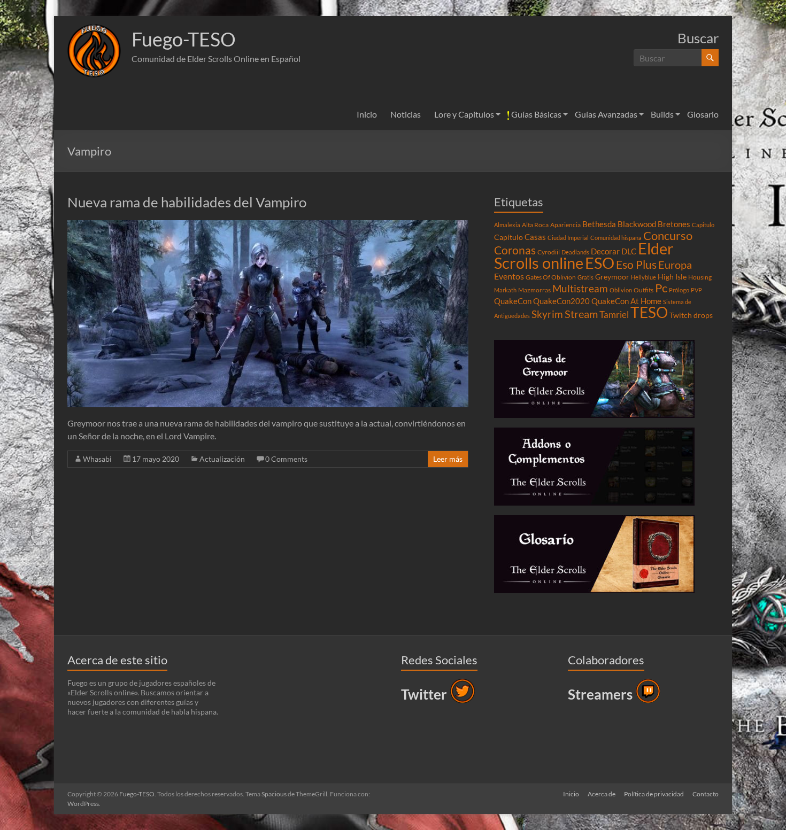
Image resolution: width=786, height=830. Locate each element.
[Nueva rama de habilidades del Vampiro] (267, 225)
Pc (661, 288)
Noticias (405, 114)
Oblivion (621, 289)
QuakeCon (512, 301)
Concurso (667, 235)
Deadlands (575, 252)
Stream (581, 313)
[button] (94, 50)
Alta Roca (535, 225)
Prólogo (679, 289)
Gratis (585, 277)
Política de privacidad (654, 794)
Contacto (705, 794)
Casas (535, 237)
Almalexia (507, 224)
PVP (696, 289)
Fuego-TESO (184, 39)
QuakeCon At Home (626, 301)
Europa (675, 264)
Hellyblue (643, 277)
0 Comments (286, 458)
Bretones (674, 224)
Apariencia (565, 225)
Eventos (509, 276)
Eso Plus (636, 265)
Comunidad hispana (616, 237)
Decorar (605, 251)
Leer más (448, 458)
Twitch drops (691, 315)
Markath (505, 289)
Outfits (643, 290)
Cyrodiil (548, 252)
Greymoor (612, 277)
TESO (649, 312)
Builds (662, 114)
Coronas (515, 250)
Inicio (367, 114)
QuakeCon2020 (561, 301)
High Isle (672, 277)
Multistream (580, 288)
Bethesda (599, 224)
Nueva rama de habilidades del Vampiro (186, 202)
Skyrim (547, 314)
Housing (700, 277)
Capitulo (703, 224)
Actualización (222, 458)
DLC (628, 251)
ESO (599, 263)
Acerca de (601, 794)
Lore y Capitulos (464, 114)
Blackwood (637, 224)
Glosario (703, 114)
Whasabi (97, 458)
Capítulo (508, 237)
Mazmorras (534, 290)
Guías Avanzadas (606, 114)
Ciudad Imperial (568, 237)
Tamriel (614, 314)
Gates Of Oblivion (551, 277)
